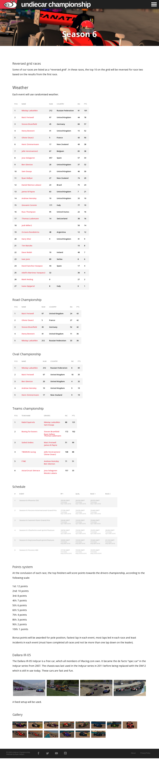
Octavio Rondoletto (30, 232)
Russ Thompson (29, 212)
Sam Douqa (27, 171)
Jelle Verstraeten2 (30, 151)
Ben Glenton (27, 164)
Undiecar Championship (21, 752)
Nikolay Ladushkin (30, 110)
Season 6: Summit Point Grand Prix (34, 520)
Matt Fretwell (28, 117)
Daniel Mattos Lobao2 (31, 185)
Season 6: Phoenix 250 (29, 500)
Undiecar (56, 4)
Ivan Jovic (26, 259)
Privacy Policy (145, 753)
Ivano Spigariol (28, 286)
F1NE (24, 461)
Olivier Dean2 (28, 137)
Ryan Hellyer (27, 178)
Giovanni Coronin (29, 205)
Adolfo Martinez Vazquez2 (33, 272)
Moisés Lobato (50, 473)
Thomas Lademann (30, 218)
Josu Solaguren (28, 158)
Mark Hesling (27, 279)
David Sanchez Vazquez (32, 266)
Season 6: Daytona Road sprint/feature (36, 540)
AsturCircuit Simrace (31, 470)
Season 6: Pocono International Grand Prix (38, 510)
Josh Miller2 (27, 225)
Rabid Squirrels (28, 422)
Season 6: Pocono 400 (28, 550)
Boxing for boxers (29, 431)
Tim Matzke (27, 245)
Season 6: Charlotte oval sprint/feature (36, 530)
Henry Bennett (28, 131)
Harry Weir (26, 239)
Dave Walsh (27, 252)
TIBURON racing (29, 452)
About (133, 753)
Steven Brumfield (29, 124)
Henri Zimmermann (30, 144)
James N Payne (28, 191)
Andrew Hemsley (29, 198)
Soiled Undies (27, 442)
